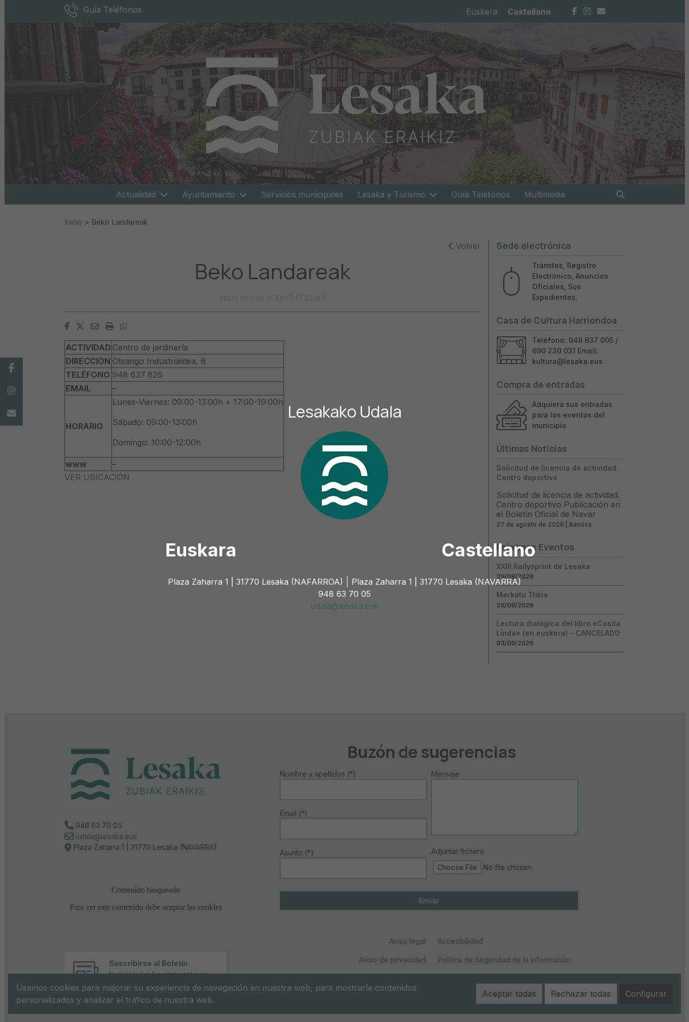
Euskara (201, 550)
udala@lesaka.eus (345, 606)
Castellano (488, 550)
